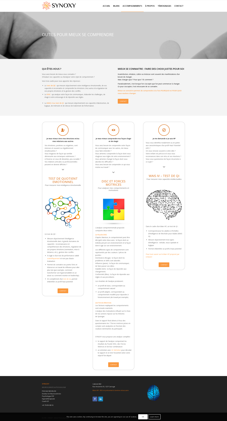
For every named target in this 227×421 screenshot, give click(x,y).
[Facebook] (95, 399)
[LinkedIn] (100, 399)
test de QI (67, 279)
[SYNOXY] (59, 6)
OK (143, 417)
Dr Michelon (116, 350)
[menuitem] (106, 6)
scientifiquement (53, 258)
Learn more (154, 417)
